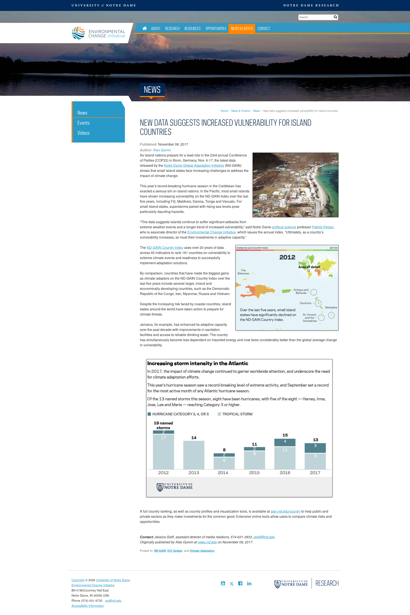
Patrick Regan (323, 226)
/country (294, 511)
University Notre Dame (104, 5)
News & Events (242, 28)
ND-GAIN (160, 551)
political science (284, 226)
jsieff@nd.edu (264, 536)
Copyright (78, 580)
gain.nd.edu (279, 511)
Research (172, 28)
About (155, 28)
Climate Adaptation (202, 551)
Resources (192, 28)
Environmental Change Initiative (100, 33)
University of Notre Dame (113, 580)
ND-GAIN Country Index (165, 247)
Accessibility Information (88, 605)
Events (83, 122)
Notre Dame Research (310, 5)
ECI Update (174, 551)
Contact (264, 28)
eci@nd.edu (113, 600)
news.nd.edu (207, 542)
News (256, 111)
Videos (83, 133)
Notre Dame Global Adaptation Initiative (194, 165)
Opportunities (216, 28)
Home (224, 111)
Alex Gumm (162, 149)
